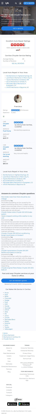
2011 (27, 250)
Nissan (7, 321)
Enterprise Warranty (27, 350)
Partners (9, 369)
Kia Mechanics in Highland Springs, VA (19, 76)
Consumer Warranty (27, 348)
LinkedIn (9, 390)
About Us (9, 348)
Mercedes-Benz (10, 319)
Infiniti (7, 310)
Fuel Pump (7, 131)
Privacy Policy (27, 353)
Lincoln (7, 317)
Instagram (9, 395)
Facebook (9, 387)
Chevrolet (8, 298)
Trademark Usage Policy (27, 356)
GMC (6, 304)
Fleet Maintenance (9, 353)
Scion (6, 325)
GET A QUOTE (29, 3)
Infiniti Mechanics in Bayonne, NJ (17, 87)
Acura (6, 292)
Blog (9, 372)
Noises (9, 212)
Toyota (7, 327)
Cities (9, 358)
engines (10, 268)
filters (15, 268)
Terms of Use (27, 358)
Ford (6, 302)
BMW (6, 296)
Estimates (9, 364)
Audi (6, 294)
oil (6, 270)
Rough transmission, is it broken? (12, 235)
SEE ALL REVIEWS (18, 63)
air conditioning (24, 233)
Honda (7, 306)
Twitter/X (9, 392)
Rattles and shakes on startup (11, 252)
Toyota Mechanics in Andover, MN (17, 80)
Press (9, 350)
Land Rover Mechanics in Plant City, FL (19, 78)
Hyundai (7, 308)
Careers (9, 356)
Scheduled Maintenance (9, 366)
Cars (9, 361)
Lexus (7, 315)
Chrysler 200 (20, 212)
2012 (26, 212)
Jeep (6, 312)
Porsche (7, 323)
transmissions (11, 250)
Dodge (7, 300)
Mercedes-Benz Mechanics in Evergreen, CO (18, 182)
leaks (3, 270)
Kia (6, 314)
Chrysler (4, 212)
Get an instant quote (18, 280)
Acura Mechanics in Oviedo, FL (16, 81)
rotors (14, 212)
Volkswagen (9, 329)
